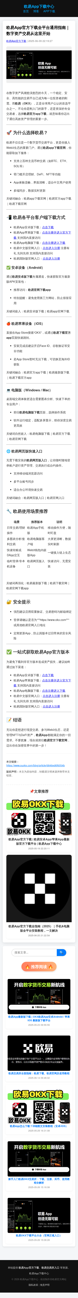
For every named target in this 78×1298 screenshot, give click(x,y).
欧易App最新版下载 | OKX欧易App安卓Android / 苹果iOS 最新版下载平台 (39, 1018)
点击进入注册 (51, 248)
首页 (26, 11)
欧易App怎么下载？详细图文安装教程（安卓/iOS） (39, 1126)
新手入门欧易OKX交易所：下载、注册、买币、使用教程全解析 (39, 1180)
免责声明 (45, 1285)
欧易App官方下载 (16, 41)
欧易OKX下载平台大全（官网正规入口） (39, 1235)
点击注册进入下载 (53, 243)
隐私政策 (33, 1285)
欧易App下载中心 (39, 6)
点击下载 (48, 227)
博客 (36, 11)
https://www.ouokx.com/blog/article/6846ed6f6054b (35, 765)
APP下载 (49, 11)
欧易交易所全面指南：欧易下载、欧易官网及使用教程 (39, 1073)
